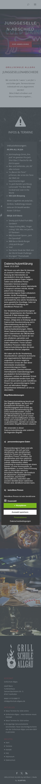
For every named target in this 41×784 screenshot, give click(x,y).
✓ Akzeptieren (20, 505)
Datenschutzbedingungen (20, 521)
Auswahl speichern (20, 512)
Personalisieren (20, 517)
